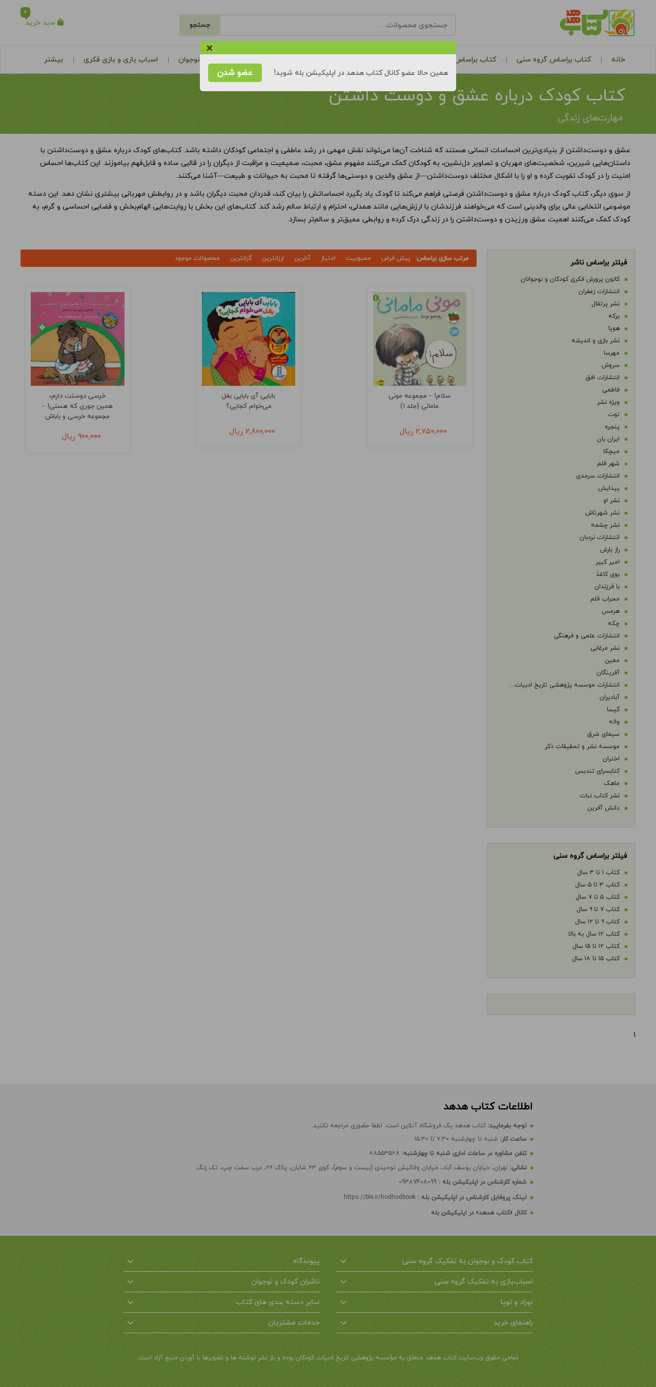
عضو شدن (235, 72)
